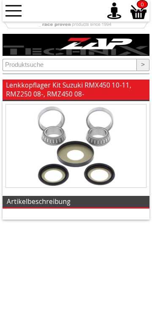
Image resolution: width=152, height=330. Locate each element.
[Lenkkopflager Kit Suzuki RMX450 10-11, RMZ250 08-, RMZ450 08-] (76, 185)
